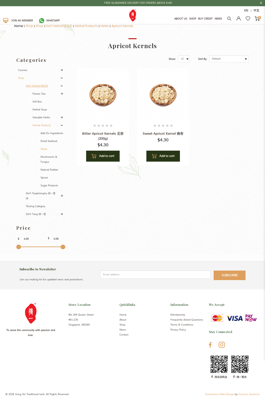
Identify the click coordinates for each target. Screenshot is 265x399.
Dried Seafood (49, 141)
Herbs (105, 26)
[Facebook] (210, 345)
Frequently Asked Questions (186, 319)
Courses (22, 70)
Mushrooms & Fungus (49, 159)
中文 (256, 10)
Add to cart (106, 156)
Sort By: (202, 59)
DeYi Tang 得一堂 (36, 214)
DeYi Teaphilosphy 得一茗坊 (40, 196)
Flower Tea (39, 93)
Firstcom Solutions (249, 394)
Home (18, 26)
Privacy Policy (178, 329)
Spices (44, 177)
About (122, 319)
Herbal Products (86, 26)
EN (246, 10)
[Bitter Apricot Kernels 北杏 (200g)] (103, 93)
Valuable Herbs (41, 117)
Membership (177, 314)
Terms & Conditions (181, 324)
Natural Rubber (49, 169)
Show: (172, 59)
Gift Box (37, 101)
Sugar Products (49, 185)
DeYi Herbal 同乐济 (59, 26)
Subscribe (230, 275)
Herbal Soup (40, 109)
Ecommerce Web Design (219, 394)
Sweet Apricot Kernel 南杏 (163, 134)
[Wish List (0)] (248, 18)
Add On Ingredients (52, 133)
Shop (29, 26)
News (122, 329)
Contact (123, 334)
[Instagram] (222, 345)
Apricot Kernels (122, 26)
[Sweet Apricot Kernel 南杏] (163, 93)
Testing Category (35, 206)
